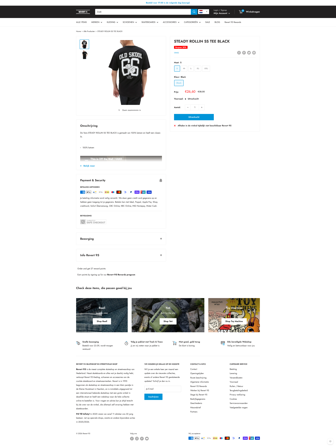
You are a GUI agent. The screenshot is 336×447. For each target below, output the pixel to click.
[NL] (203, 11)
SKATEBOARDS (148, 22)
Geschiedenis (196, 403)
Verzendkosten (236, 377)
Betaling (233, 369)
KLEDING (111, 22)
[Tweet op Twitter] (249, 52)
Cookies (233, 398)
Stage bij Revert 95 (198, 394)
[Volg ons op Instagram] (137, 438)
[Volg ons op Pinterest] (142, 438)
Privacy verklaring (237, 394)
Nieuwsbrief (195, 407)
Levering (233, 373)
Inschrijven (153, 396)
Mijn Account (221, 13)
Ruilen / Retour (236, 386)
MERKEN (95, 22)
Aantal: (177, 107)
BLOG (217, 22)
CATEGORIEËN (191, 22)
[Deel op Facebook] (239, 52)
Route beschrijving (198, 377)
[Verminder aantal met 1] (188, 107)
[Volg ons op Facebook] (132, 438)
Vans (176, 52)
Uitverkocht (193, 117)
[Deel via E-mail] (254, 52)
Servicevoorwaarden (239, 403)
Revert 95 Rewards (233, 22)
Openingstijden (197, 373)
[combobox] (143, 12)
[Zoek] (194, 12)
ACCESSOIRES (170, 22)
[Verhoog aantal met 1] (201, 107)
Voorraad (234, 381)
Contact (193, 369)
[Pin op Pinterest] (244, 52)
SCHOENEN (128, 22)
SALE (207, 22)
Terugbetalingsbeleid (239, 390)
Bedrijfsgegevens (197, 398)
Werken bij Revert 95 (199, 390)
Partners (193, 411)
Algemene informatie (199, 381)
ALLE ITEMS (81, 22)
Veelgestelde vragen (239, 407)
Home (78, 31)
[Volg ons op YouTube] (147, 438)
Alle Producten (89, 31)
